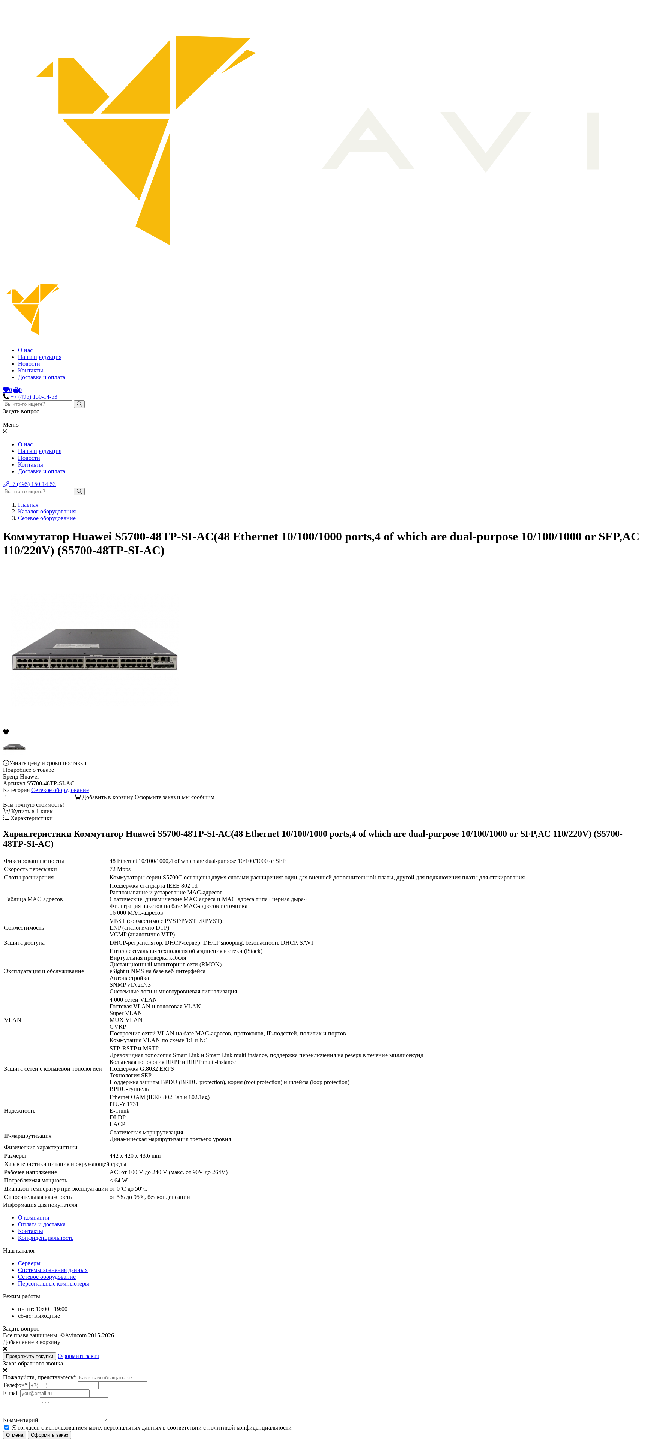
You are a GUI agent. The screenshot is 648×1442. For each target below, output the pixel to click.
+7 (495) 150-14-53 (33, 396)
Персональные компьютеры (53, 1283)
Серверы (29, 1263)
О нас (25, 350)
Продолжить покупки (29, 1356)
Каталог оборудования (47, 511)
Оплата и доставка (42, 1224)
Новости (29, 363)
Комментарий (20, 1420)
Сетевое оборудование (47, 518)
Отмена (14, 1435)
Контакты (30, 370)
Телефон (15, 1385)
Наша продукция (40, 357)
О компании (34, 1217)
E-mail (11, 1393)
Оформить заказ (78, 1356)
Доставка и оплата (41, 377)
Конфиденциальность (46, 1238)
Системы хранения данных (53, 1270)
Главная (28, 504)
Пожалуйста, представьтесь (39, 1377)
